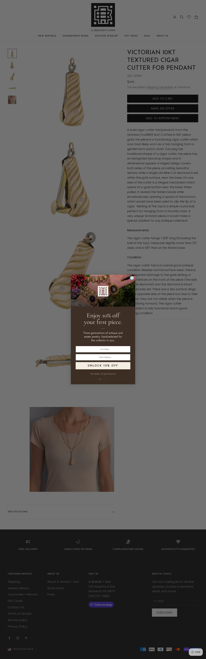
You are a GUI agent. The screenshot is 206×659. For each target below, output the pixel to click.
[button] (103, 377)
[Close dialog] (132, 278)
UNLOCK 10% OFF (103, 365)
